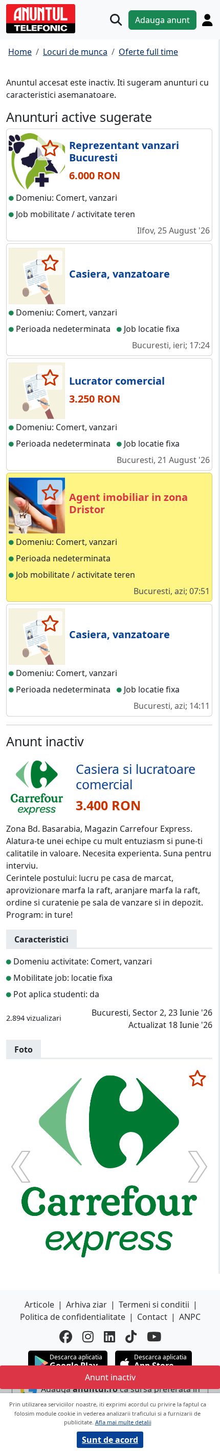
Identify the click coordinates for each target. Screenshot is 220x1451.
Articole (39, 1304)
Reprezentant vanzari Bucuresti (124, 151)
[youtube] (154, 1337)
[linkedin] (109, 1337)
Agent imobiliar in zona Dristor (128, 503)
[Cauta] (115, 19)
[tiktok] (131, 1337)
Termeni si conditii (154, 1304)
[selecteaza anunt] (49, 148)
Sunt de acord (110, 1439)
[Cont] (207, 20)
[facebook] (65, 1337)
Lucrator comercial (117, 381)
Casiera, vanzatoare (119, 274)
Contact (152, 1316)
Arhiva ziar (86, 1304)
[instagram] (88, 1337)
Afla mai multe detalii (123, 1422)
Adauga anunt (162, 20)
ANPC (190, 1316)
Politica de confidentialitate (72, 1316)
